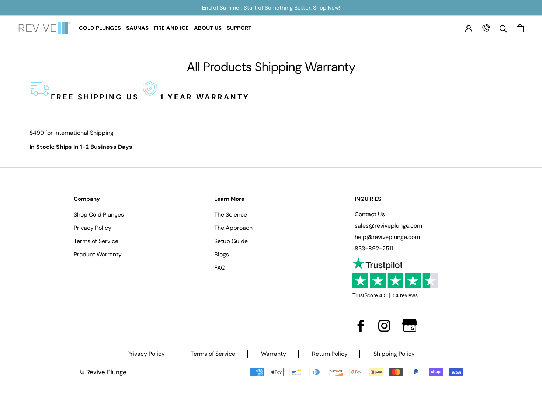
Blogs (221, 254)
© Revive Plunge (102, 372)
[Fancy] (409, 325)
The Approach (233, 228)
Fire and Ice (171, 28)
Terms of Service (96, 241)
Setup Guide (231, 241)
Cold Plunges (100, 28)
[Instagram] (384, 325)
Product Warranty (98, 254)
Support (239, 28)
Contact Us (370, 214)
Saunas (137, 28)
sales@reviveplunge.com (388, 225)
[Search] (503, 28)
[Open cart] (520, 28)
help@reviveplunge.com (387, 237)
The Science (230, 214)
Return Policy (330, 354)
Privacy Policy (92, 228)
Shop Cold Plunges (99, 214)
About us (208, 28)
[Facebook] (361, 325)
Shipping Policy (394, 354)
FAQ (219, 267)
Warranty (273, 354)
